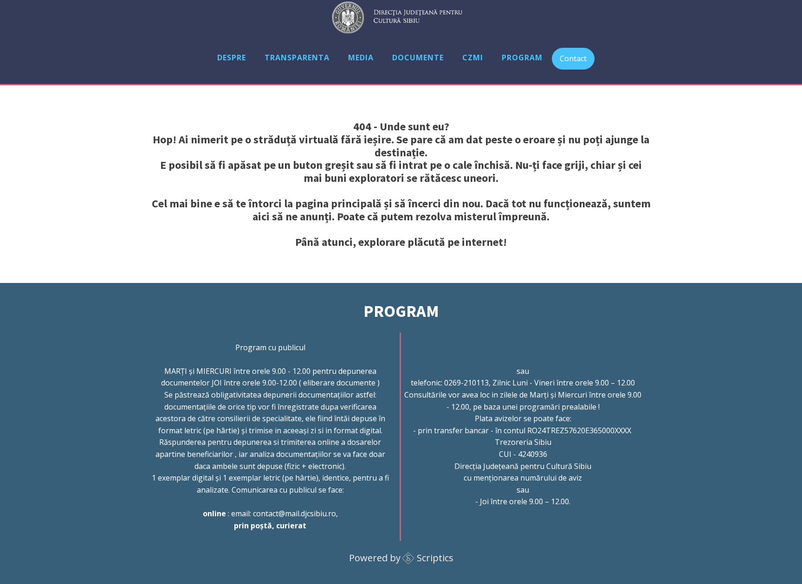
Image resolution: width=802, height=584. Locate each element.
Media (361, 57)
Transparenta (297, 57)
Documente (418, 57)
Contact (573, 58)
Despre (231, 57)
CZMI (472, 57)
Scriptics (435, 558)
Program (522, 57)
